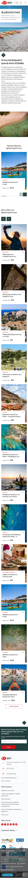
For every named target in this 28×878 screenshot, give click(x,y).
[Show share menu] (3, 55)
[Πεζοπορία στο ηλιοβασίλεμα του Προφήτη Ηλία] (14, 243)
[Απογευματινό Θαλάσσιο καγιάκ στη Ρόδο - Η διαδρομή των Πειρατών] (14, 523)
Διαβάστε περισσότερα (19, 861)
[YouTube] (8, 824)
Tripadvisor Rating (8, 830)
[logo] (7, 841)
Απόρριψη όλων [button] (20, 875)
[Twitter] (5, 824)
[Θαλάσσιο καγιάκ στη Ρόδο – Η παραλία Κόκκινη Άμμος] (14, 403)
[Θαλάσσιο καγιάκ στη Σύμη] (14, 643)
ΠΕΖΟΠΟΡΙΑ (5, 252)
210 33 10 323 (10, 768)
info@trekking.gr (11, 774)
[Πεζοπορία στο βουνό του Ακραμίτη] (14, 363)
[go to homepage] (6, 757)
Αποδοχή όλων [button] (7, 875)
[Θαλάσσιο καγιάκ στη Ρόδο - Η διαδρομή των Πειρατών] (14, 443)
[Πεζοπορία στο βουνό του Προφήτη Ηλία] (14, 283)
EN (14, 2)
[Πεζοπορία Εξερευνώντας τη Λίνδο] (14, 323)
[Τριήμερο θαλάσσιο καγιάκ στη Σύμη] (14, 683)
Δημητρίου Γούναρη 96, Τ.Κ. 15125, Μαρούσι (16, 763)
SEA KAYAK (4, 180)
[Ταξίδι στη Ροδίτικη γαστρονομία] (14, 563)
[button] (25, 194)
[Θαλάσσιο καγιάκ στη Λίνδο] (14, 171)
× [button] (26, 850)
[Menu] (25, 3)
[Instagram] (11, 824)
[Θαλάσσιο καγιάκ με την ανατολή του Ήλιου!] (14, 483)
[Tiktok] (16, 824)
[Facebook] (2, 824)
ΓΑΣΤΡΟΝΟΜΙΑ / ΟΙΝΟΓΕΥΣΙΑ (8, 572)
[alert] (14, 863)
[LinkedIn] (14, 824)
